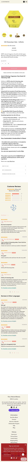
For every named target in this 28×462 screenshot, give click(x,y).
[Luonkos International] (6, 2)
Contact (14, 419)
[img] (4, 219)
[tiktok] (16, 458)
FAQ (14, 425)
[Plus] (8, 63)
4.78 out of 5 (17, 189)
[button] (4, 45)
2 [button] (12, 291)
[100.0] (13, 207)
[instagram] (14, 458)
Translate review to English (9, 287)
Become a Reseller (14, 421)
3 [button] (14, 291)
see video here (11, 161)
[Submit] (23, 454)
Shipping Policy (14, 440)
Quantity (3, 60)
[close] (25, 445)
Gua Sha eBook (14, 417)
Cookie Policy (14, 438)
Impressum (14, 434)
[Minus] (2, 63)
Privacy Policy (14, 436)
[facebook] (11, 458)
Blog (14, 427)
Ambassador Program (14, 423)
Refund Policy (14, 442)
